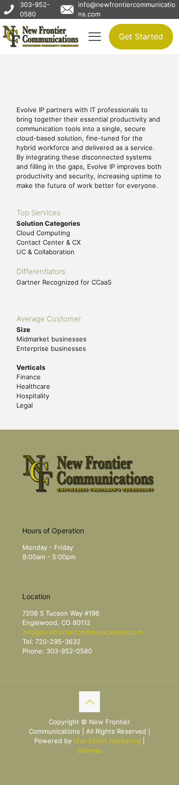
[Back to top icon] (89, 701)
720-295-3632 (58, 641)
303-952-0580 (69, 651)
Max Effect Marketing (107, 741)
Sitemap (89, 750)
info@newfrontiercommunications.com (82, 632)
